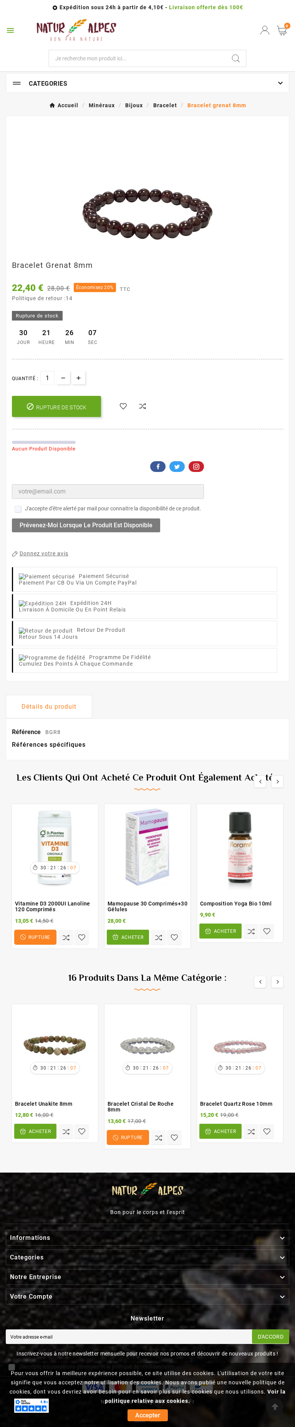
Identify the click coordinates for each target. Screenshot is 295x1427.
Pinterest (196, 466)
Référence (27, 732)
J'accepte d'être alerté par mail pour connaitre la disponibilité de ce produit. (113, 508)
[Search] (236, 58)
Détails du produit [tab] (49, 706)
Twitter (177, 466)
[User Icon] (264, 30)
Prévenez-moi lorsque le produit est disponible (86, 525)
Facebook (158, 466)
